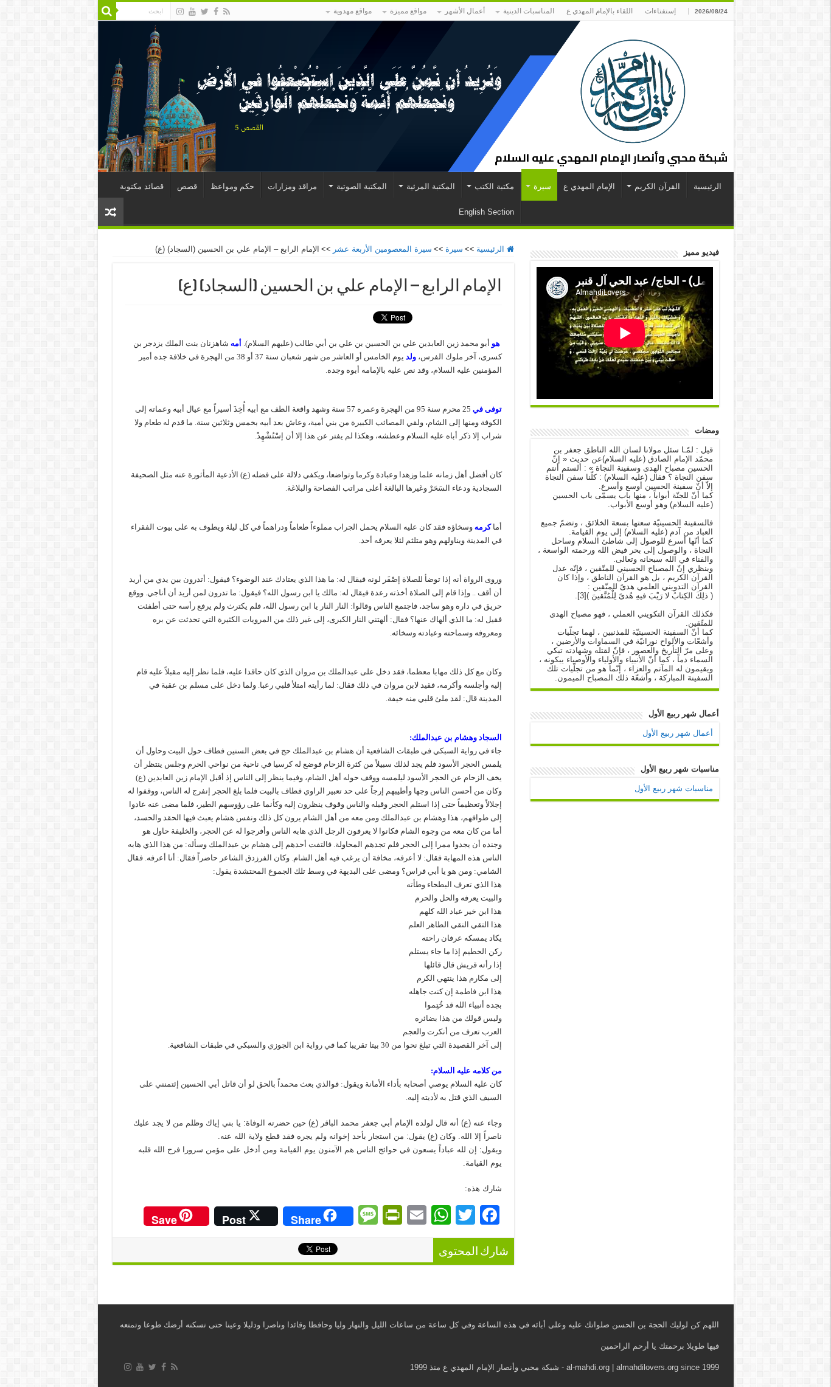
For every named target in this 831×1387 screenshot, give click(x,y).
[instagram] (180, 11)
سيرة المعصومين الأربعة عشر (382, 249)
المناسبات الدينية (528, 11)
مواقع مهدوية (352, 11)
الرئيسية (707, 186)
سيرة (542, 186)
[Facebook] (216, 11)
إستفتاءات (660, 11)
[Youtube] (192, 11)
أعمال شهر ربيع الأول (677, 733)
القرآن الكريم (657, 186)
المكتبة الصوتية (361, 186)
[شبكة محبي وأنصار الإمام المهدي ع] (416, 96)
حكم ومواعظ (232, 186)
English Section (486, 211)
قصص (187, 186)
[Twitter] (205, 11)
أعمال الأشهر (465, 11)
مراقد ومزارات (292, 186)
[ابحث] (107, 11)
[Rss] (226, 11)
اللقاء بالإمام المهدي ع (599, 11)
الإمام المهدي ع (589, 186)
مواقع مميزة (408, 11)
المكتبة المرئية (430, 186)
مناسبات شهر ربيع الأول (674, 788)
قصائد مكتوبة (142, 186)
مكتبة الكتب (494, 186)
